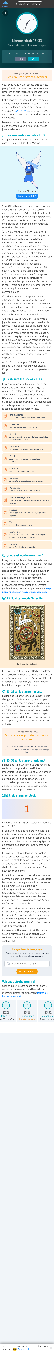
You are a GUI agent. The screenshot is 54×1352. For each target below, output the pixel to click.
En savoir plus (24, 1349)
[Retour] (5, 13)
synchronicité (22, 110)
